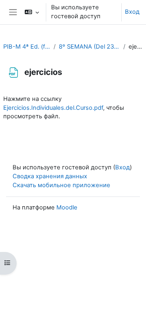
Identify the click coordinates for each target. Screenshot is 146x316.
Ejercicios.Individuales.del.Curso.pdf (53, 107)
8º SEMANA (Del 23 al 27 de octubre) (89, 46)
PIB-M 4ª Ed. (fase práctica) (26, 46)
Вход (132, 11)
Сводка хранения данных (50, 176)
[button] (31, 12)
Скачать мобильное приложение (61, 185)
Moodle (66, 207)
